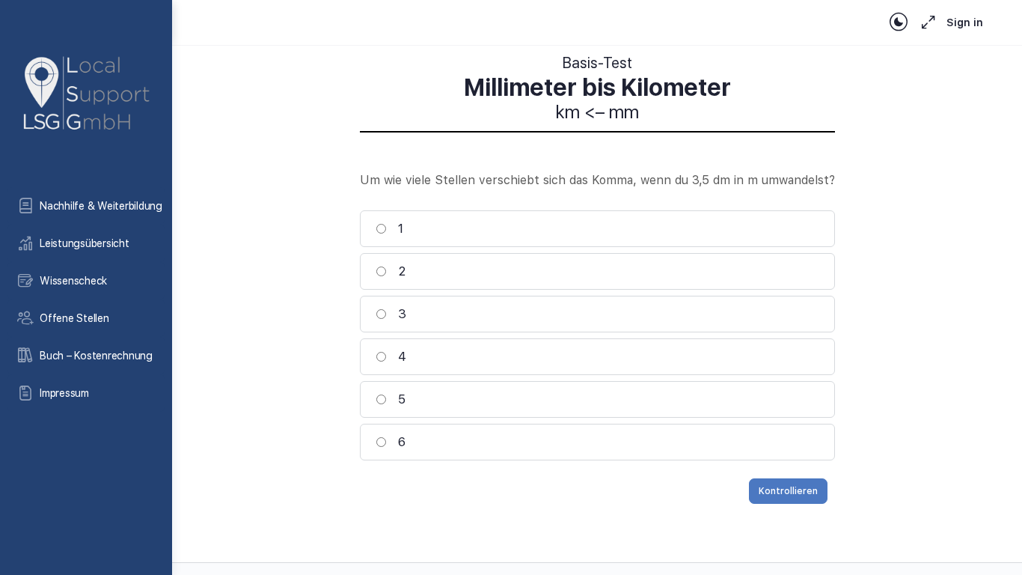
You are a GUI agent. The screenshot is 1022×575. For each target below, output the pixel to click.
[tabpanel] (597, 89)
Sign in (964, 22)
